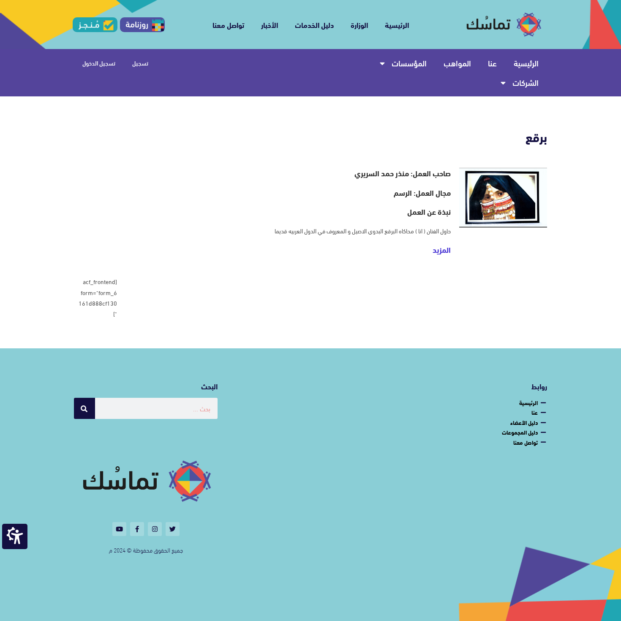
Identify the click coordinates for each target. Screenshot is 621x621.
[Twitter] (173, 529)
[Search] (84, 408)
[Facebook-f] (137, 529)
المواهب (457, 62)
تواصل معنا (228, 24)
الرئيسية (397, 24)
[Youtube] (119, 529)
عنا (492, 62)
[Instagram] (155, 529)
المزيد (442, 249)
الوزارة (359, 24)
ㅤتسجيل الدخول (98, 62)
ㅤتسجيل (140, 62)
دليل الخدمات (314, 24)
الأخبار (269, 24)
